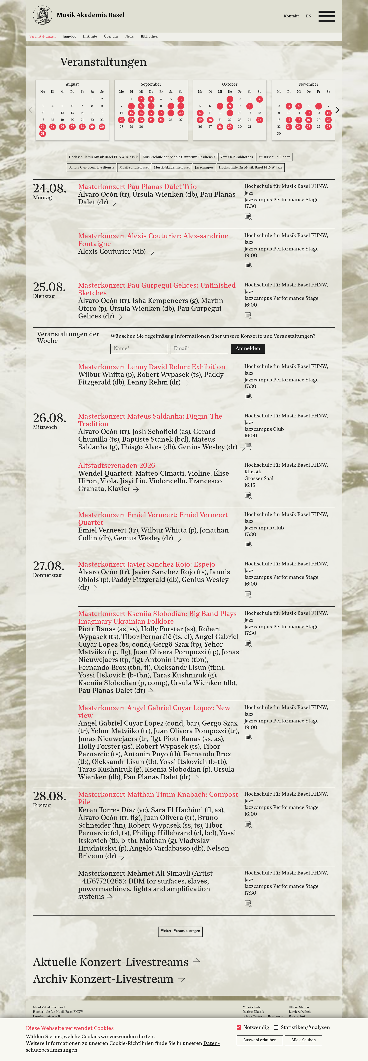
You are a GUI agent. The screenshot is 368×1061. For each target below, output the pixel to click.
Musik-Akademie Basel (172, 167)
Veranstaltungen (42, 36)
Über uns (111, 36)
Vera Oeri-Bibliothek (236, 157)
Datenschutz (298, 1016)
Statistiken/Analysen (305, 1027)
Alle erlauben (303, 1040)
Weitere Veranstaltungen (180, 931)
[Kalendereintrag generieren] (249, 216)
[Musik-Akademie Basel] (83, 16)
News (129, 36)
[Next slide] (337, 110)
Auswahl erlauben (260, 1040)
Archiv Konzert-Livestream (104, 980)
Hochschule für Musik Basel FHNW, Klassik (103, 157)
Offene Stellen (299, 1007)
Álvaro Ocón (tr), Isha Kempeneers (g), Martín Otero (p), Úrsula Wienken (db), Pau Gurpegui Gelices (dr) (150, 309)
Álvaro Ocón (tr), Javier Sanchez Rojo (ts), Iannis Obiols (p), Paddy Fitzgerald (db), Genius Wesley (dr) (154, 580)
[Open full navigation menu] (327, 16)
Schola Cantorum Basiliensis (91, 167)
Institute (90, 36)
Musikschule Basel (134, 167)
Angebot (69, 36)
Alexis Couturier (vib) (112, 252)
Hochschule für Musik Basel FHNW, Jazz (251, 167)
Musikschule (252, 1007)
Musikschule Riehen (274, 157)
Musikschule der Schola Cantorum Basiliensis (179, 157)
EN (308, 16)
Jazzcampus (204, 167)
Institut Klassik (253, 1012)
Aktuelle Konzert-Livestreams (112, 963)
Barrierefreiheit (300, 1012)
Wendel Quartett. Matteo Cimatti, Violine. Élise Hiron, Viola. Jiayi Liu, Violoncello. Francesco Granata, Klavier (153, 481)
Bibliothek (149, 36)
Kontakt (291, 16)
